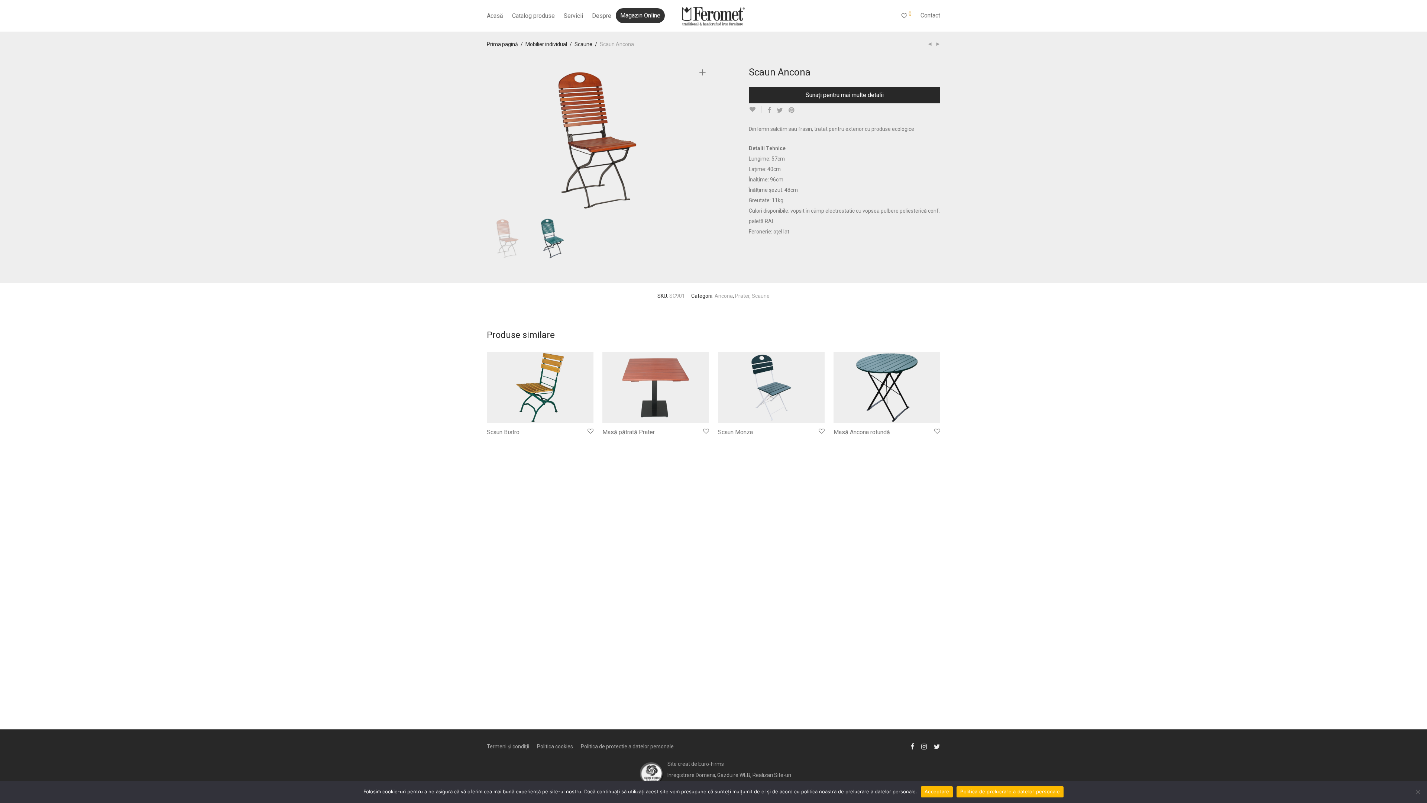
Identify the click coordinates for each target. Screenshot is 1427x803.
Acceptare (937, 791)
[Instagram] (924, 746)
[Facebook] (912, 746)
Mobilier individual (546, 44)
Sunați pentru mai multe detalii (845, 95)
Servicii (573, 15)
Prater (742, 296)
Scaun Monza (735, 432)
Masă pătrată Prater (628, 432)
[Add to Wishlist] (755, 109)
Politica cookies (555, 746)
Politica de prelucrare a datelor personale (1010, 791)
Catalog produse (533, 15)
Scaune (583, 44)
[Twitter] (937, 746)
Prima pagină (502, 44)
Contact (930, 15)
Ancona (724, 296)
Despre (601, 15)
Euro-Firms (711, 764)
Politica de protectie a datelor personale (627, 746)
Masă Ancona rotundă (862, 432)
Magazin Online (640, 15)
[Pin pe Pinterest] (792, 110)
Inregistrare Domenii (691, 775)
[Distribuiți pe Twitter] (780, 110)
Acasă (495, 15)
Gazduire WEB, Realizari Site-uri (754, 775)
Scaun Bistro (503, 432)
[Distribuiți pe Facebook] (769, 110)
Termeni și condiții (508, 746)
